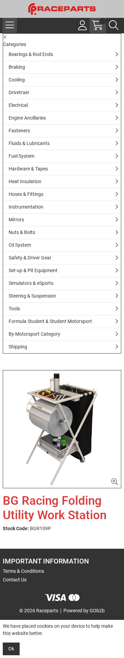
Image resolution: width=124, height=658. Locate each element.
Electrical (18, 105)
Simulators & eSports (31, 283)
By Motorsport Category (34, 334)
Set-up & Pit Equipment (33, 270)
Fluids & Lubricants (29, 143)
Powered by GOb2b (84, 610)
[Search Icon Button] (113, 25)
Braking (17, 67)
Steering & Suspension (32, 296)
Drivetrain (19, 92)
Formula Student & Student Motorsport (50, 321)
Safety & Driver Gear (30, 257)
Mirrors (16, 219)
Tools (14, 308)
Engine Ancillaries (27, 118)
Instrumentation (26, 207)
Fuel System (21, 156)
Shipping (18, 346)
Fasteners (19, 130)
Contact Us (15, 579)
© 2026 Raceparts (38, 610)
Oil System (20, 245)
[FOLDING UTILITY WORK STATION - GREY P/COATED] (62, 429)
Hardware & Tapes (28, 168)
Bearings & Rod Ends (31, 54)
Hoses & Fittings (26, 194)
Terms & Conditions (23, 571)
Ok (11, 648)
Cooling (17, 79)
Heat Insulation (25, 181)
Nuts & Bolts (22, 232)
